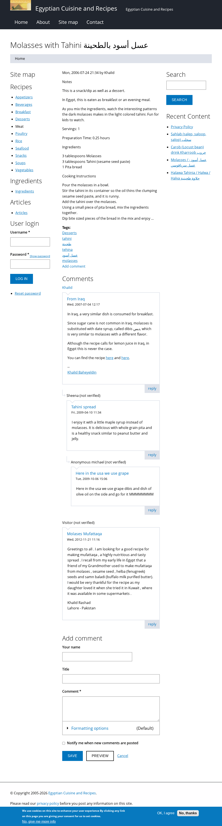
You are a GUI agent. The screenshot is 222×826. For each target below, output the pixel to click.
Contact (95, 22)
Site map (68, 22)
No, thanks (188, 813)
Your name (71, 647)
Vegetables (24, 170)
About (43, 22)
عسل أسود (70, 255)
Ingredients (24, 191)
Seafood (22, 148)
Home (21, 22)
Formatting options (89, 728)
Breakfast (23, 112)
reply (152, 388)
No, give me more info (39, 821)
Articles (21, 212)
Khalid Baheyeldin (81, 372)
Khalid (67, 287)
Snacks (21, 155)
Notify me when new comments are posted (102, 743)
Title (65, 669)
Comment (71, 691)
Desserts (69, 233)
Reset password (28, 293)
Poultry (21, 133)
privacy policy (48, 803)
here (109, 357)
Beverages (23, 104)
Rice (18, 141)
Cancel (122, 755)
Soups (20, 162)
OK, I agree (166, 813)
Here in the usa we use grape (102, 473)
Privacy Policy (182, 126)
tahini (67, 238)
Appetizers (24, 97)
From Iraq (76, 298)
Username (20, 232)
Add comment (73, 266)
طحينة (66, 244)
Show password (40, 256)
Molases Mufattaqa (84, 533)
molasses (70, 260)
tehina (67, 249)
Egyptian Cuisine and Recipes (72, 793)
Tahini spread (83, 406)
